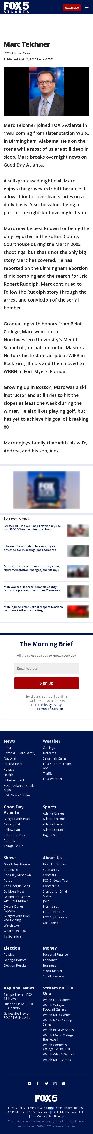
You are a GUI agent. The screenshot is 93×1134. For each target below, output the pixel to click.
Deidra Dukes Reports (13, 908)
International (13, 764)
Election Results (15, 965)
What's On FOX (15, 931)
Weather (51, 741)
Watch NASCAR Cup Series (57, 1022)
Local (8, 747)
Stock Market (52, 971)
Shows (10, 857)
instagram (55, 1083)
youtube (29, 1083)
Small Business (54, 976)
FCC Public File (53, 912)
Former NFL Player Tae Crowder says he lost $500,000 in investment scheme (32, 528)
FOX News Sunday (17, 795)
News (26, 53)
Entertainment (14, 780)
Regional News (19, 988)
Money (50, 948)
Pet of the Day (14, 835)
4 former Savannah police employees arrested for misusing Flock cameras (30, 548)
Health (8, 775)
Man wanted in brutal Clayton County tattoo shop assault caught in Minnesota (32, 588)
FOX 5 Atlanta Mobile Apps (19, 787)
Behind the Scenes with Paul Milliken (17, 899)
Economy (50, 960)
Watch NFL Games (56, 1000)
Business (49, 965)
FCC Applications (55, 917)
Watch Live (72, 7)
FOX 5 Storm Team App (57, 766)
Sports (49, 807)
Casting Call (12, 824)
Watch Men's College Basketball (58, 1037)
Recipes (9, 840)
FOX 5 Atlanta (12, 53)
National (10, 758)
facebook (38, 1083)
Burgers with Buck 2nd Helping (17, 918)
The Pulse (11, 869)
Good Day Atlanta (13, 809)
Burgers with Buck (17, 819)
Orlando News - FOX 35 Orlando (19, 1006)
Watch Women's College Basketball (56, 1047)
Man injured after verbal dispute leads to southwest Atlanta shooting (33, 609)
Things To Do (14, 846)
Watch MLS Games (57, 1060)
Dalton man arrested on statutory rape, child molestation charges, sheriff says (32, 568)
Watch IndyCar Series (58, 1030)
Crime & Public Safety (19, 753)
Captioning (50, 922)
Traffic (47, 773)
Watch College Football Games (54, 1007)
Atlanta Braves (53, 813)
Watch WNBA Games (58, 1054)
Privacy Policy (51, 704)
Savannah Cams (54, 758)
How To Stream (54, 864)
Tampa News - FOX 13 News (18, 996)
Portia (8, 880)
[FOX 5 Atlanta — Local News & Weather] (17, 7)
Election (12, 948)
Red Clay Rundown (17, 875)
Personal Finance (55, 954)
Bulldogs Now (14, 891)
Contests (49, 875)
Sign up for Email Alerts (55, 893)
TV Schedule (12, 936)
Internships (51, 906)
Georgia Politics (15, 960)
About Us (52, 857)
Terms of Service (49, 709)
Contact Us (51, 886)
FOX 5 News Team (56, 880)
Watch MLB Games (57, 1015)
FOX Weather (52, 779)
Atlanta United (53, 829)
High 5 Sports (53, 835)
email (63, 1083)
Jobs (46, 901)
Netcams (49, 753)
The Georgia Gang (17, 886)
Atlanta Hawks (53, 824)
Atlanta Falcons (54, 819)
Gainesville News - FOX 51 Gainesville (17, 1015)
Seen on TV (51, 869)
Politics (9, 769)
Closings (49, 747)
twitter (46, 1083)
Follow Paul (12, 829)
